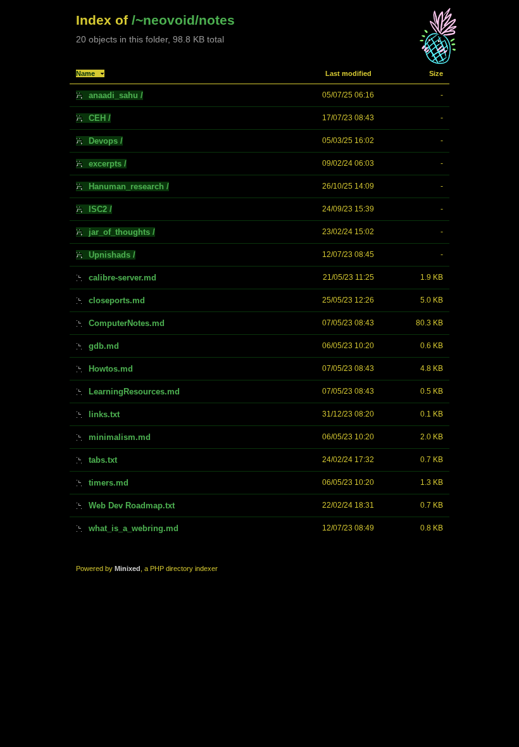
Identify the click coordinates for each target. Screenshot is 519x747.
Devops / (106, 141)
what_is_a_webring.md (133, 528)
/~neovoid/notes (183, 20)
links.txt (104, 414)
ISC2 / (100, 209)
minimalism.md (120, 437)
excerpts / (108, 163)
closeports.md (117, 300)
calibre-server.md (122, 277)
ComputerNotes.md (127, 323)
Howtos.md (111, 369)
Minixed (128, 568)
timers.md (108, 482)
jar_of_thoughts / (122, 232)
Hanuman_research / (129, 186)
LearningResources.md (134, 391)
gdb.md (104, 346)
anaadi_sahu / (116, 95)
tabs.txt (103, 460)
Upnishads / (112, 255)
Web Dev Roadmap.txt (132, 505)
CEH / (100, 118)
